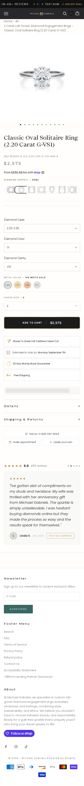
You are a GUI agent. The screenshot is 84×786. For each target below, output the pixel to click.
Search (9, 632)
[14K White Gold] (8, 285)
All (16, 21)
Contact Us (12, 664)
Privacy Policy (13, 651)
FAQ (6, 638)
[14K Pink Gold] (27, 285)
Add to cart (42, 323)
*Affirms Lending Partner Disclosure (28, 677)
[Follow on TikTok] (26, 747)
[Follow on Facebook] (6, 747)
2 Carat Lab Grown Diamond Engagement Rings (37, 26)
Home (8, 21)
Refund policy (13, 657)
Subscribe (18, 609)
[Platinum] (37, 285)
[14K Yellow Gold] (17, 285)
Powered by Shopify (61, 758)
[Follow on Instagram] (16, 747)
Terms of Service (15, 645)
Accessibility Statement (20, 670)
